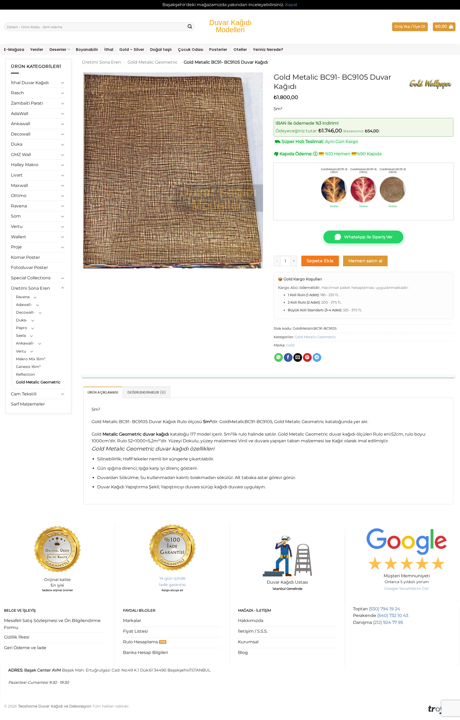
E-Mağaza (14, 49)
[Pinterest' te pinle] (307, 357)
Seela (21, 335)
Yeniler (36, 49)
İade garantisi (172, 584)
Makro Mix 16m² (31, 359)
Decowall (20, 134)
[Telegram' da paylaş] (317, 357)
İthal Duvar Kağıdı (30, 82)
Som (16, 216)
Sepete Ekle (320, 260)
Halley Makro (24, 164)
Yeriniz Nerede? (268, 49)
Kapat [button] (291, 4)
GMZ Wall (21, 154)
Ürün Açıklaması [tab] (103, 392)
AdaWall (19, 113)
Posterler (218, 49)
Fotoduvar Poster (29, 267)
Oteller (240, 49)
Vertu (17, 226)
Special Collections (31, 277)
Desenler (58, 49)
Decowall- (25, 312)
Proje (16, 246)
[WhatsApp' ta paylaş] (278, 357)
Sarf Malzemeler (28, 404)
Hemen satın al (365, 260)
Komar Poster (25, 257)
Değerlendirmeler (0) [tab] (147, 392)
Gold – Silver (131, 49)
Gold (290, 345)
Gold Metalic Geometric (38, 382)
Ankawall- (25, 343)
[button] (410, 26)
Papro (21, 327)
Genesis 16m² (28, 366)
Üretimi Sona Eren (30, 288)
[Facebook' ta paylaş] (288, 357)
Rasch (17, 92)
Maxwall (19, 185)
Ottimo (18, 195)
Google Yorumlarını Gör (406, 588)
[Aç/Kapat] (62, 82)
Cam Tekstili (23, 393)
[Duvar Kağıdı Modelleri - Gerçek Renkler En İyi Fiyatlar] (230, 27)
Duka (16, 144)
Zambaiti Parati (27, 103)
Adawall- (24, 304)
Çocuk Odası (190, 49)
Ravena (19, 205)
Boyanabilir (87, 49)
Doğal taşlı (161, 49)
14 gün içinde (172, 578)
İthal (108, 49)
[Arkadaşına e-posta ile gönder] (297, 357)
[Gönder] (189, 26)
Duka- (21, 320)
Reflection (25, 374)
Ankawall (20, 123)
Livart (17, 175)
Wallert (18, 236)
